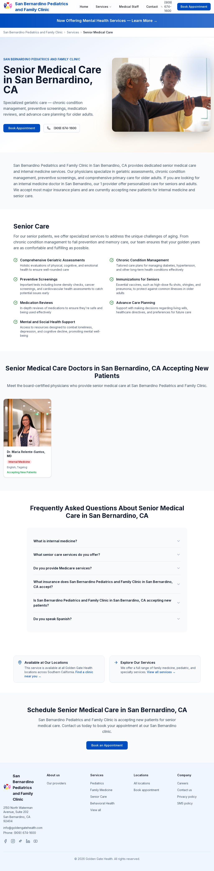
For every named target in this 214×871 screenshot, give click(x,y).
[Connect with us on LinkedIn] (28, 841)
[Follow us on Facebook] (5, 841)
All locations (142, 783)
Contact (152, 6)
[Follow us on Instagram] (13, 841)
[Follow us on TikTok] (20, 841)
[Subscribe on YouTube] (35, 841)
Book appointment (146, 790)
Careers (182, 783)
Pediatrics (97, 783)
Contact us (184, 790)
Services (102, 6)
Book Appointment (194, 6)
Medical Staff (129, 6)
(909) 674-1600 (65, 128)
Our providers (56, 783)
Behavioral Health (102, 803)
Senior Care (98, 796)
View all (95, 810)
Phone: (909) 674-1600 (19, 832)
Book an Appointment (107, 745)
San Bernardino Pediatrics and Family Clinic (33, 32)
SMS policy (185, 803)
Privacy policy (187, 796)
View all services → (161, 672)
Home (84, 6)
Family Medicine (101, 790)
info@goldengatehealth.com (22, 827)
